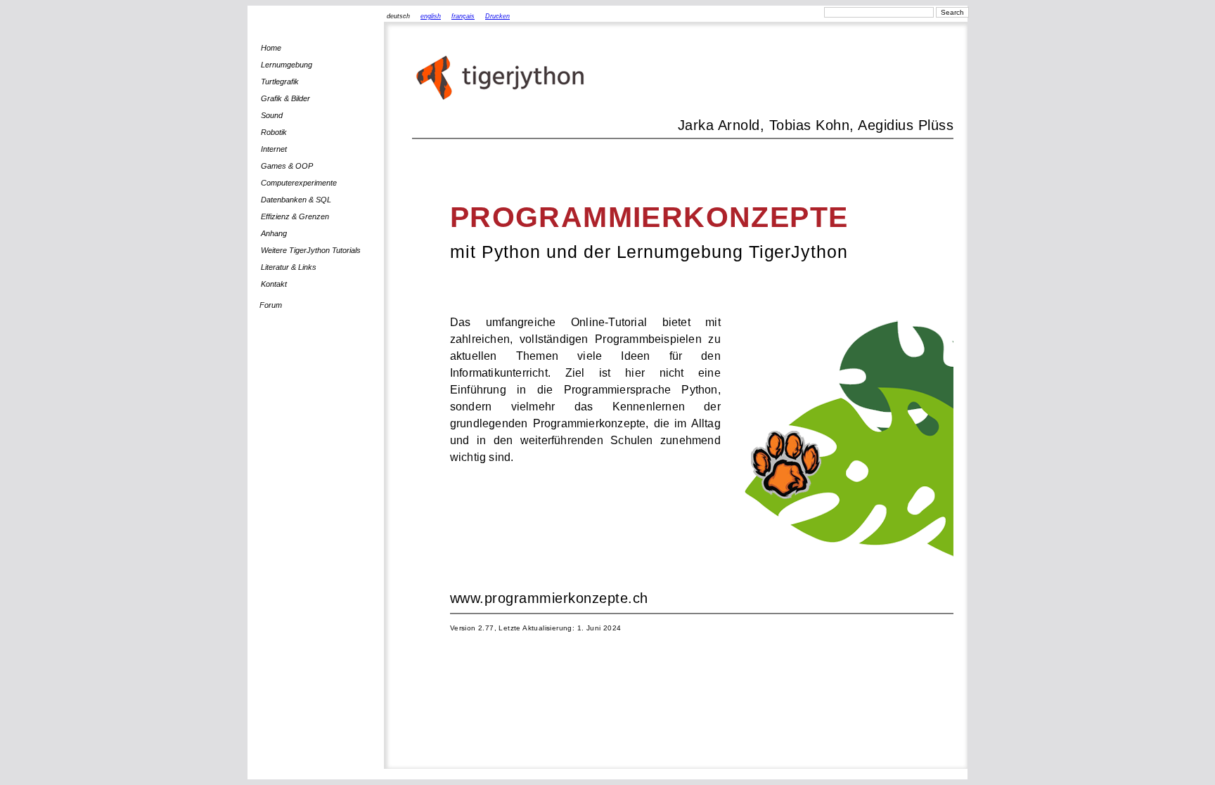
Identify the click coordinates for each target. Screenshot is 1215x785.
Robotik (274, 132)
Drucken (497, 16)
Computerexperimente (299, 183)
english (430, 16)
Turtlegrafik (280, 81)
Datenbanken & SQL (296, 199)
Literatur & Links (288, 267)
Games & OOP (287, 166)
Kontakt (274, 284)
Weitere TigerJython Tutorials (311, 250)
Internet (274, 149)
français (463, 16)
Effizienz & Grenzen (295, 216)
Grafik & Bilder (285, 98)
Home (271, 48)
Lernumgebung (286, 64)
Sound (272, 115)
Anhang (274, 233)
